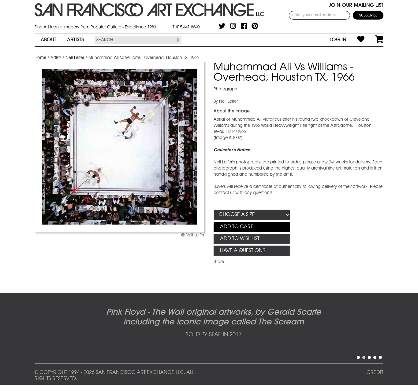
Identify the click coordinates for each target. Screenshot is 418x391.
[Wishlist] (355, 40)
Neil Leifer (74, 58)
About (48, 40)
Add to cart (236, 227)
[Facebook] (244, 26)
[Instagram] (233, 26)
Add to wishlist (239, 238)
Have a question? (242, 250)
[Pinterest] (255, 26)
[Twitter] (221, 26)
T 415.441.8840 (186, 27)
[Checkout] (373, 40)
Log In (338, 40)
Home (40, 58)
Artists (75, 40)
